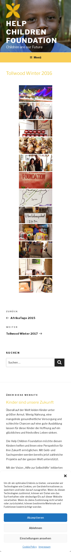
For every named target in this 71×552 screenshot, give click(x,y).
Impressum (45, 546)
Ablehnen (35, 528)
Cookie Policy (30, 546)
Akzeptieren (35, 517)
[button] (65, 476)
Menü (37, 57)
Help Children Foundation (31, 32)
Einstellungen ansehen (35, 538)
